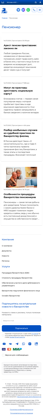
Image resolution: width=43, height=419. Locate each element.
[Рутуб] (36, 344)
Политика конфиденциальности (21, 409)
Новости (5, 256)
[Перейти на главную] (4, 8)
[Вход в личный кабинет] (40, 2)
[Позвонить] (34, 9)
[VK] (10, 344)
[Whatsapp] (28, 10)
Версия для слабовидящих (16, 355)
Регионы (5, 261)
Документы (6, 251)
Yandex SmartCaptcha (17, 337)
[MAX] (23, 10)
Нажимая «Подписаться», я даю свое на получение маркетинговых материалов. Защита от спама (23, 335)
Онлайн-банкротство (11, 296)
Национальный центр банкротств (29, 397)
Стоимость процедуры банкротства (17, 278)
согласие (34, 333)
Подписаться (21, 328)
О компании (7, 246)
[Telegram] (18, 10)
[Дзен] (30, 344)
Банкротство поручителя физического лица (21, 291)
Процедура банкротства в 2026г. (16, 273)
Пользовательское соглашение (21, 413)
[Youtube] (4, 344)
